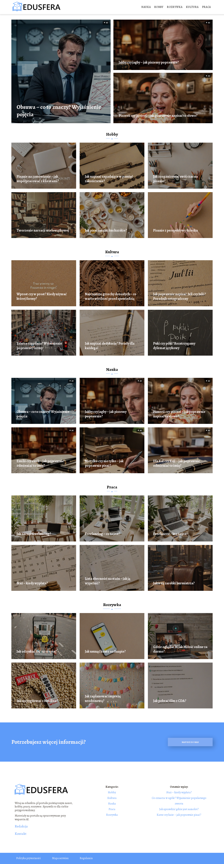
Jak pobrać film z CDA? (169, 701)
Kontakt (20, 833)
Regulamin (86, 858)
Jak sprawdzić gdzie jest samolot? (179, 809)
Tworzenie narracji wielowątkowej (43, 230)
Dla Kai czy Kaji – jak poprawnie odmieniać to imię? (176, 463)
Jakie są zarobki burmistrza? (174, 583)
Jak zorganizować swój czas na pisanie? (175, 178)
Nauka (146, 7)
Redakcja (21, 826)
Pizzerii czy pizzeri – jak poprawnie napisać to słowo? (158, 115)
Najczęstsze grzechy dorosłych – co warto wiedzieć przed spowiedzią (110, 296)
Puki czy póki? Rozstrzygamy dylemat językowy (174, 345)
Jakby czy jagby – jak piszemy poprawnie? (149, 62)
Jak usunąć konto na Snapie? (105, 651)
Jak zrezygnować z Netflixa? (37, 701)
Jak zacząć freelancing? (34, 534)
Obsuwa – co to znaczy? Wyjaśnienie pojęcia (59, 110)
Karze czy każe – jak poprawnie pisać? (179, 815)
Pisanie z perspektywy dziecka (175, 230)
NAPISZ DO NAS (190, 742)
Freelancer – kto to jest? (170, 534)
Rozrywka (175, 7)
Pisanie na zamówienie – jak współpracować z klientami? (38, 178)
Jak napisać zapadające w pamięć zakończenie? (109, 178)
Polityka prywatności (28, 858)
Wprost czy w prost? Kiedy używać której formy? (42, 296)
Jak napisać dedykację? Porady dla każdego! (109, 345)
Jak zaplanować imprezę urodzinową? (103, 698)
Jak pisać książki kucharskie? (106, 230)
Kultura (192, 7)
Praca (206, 7)
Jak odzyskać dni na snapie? (37, 651)
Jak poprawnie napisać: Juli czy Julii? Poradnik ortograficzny (179, 296)
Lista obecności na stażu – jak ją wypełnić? (107, 581)
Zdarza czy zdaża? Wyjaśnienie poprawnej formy (39, 345)
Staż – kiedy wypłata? (32, 583)
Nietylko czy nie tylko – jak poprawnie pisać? (104, 463)
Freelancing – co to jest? (102, 534)
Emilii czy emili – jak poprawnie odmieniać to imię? (40, 463)
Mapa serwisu (60, 858)
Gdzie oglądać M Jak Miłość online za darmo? (180, 649)
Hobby (158, 7)
